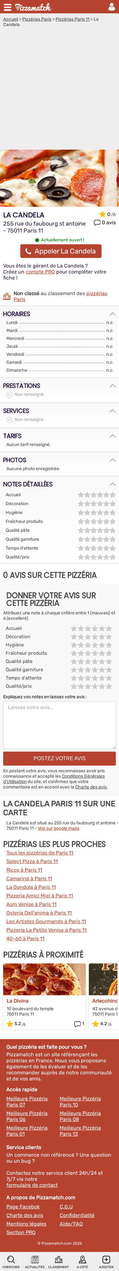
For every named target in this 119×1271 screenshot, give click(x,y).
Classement (58, 1267)
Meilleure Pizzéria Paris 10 (80, 1102)
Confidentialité (77, 1215)
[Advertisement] (59, 90)
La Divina (18, 1001)
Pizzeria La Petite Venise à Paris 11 (46, 930)
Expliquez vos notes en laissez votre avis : (45, 697)
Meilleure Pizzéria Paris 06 (27, 1116)
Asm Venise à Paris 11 (31, 904)
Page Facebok (23, 1207)
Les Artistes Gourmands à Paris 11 (46, 921)
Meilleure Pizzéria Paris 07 (27, 1102)
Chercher (11, 1267)
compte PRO (40, 272)
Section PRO (21, 1232)
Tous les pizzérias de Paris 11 (39, 853)
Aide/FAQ (71, 1224)
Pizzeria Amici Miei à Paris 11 (39, 896)
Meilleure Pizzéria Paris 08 (80, 1116)
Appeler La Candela (65, 251)
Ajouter (106, 1267)
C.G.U (66, 1207)
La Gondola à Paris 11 (31, 887)
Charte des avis (91, 787)
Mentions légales (26, 1224)
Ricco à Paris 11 (24, 870)
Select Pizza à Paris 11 (32, 861)
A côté (82, 1267)
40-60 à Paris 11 (25, 939)
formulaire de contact (32, 1185)
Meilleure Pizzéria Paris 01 (27, 1131)
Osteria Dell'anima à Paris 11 (39, 913)
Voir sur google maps (58, 828)
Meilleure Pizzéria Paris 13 (80, 1131)
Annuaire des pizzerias (34, 6)
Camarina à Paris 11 (29, 879)
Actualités (34, 1267)
